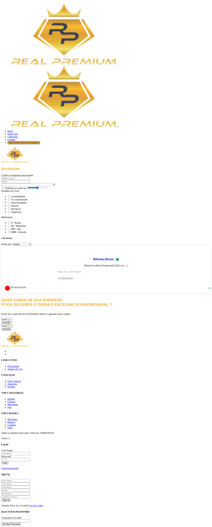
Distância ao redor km (16, 188)
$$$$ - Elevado (18, 232)
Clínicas (11, 401)
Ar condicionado (19, 199)
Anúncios (12, 384)
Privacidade (13, 366)
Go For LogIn (36, 505)
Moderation (7, 217)
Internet (15, 205)
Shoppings (12, 404)
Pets (9, 407)
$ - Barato (16, 222)
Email (4, 319)
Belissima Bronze (103, 258)
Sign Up (6, 500)
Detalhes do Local (10, 191)
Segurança (16, 212)
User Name (6, 450)
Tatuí (9, 427)
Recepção (16, 209)
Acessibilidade (18, 196)
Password (6, 456)
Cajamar (11, 425)
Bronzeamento (18, 287)
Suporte (11, 386)
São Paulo (12, 419)
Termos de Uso (14, 369)
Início (10, 131)
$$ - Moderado (18, 226)
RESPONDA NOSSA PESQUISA (24, 142)
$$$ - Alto (16, 229)
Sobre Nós (12, 134)
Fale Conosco (14, 381)
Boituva (11, 422)
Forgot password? (10, 468)
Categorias (12, 136)
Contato (11, 139)
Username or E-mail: (11, 517)
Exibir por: (6, 244)
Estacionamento (19, 202)
